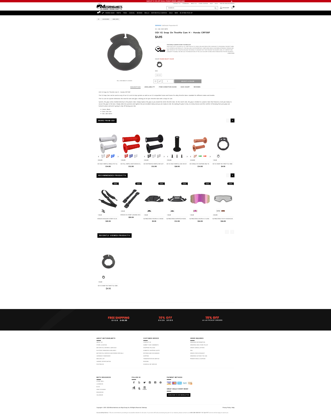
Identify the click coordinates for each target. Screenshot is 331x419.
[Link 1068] (139, 382)
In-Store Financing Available (106, 350)
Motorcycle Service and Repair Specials (110, 353)
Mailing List (101, 358)
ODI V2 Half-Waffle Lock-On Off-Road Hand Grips (177, 164)
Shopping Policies (149, 347)
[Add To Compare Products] (160, 81)
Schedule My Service (150, 364)
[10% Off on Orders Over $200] (165, 318)
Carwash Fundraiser (103, 356)
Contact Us (176, 3)
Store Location (203, 3)
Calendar (100, 395)
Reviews (146, 361)
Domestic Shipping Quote (151, 350)
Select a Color (187, 81)
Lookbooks (185, 3)
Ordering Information (197, 342)
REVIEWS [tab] (197, 87)
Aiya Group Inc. (125, 407)
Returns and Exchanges (151, 353)
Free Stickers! (101, 389)
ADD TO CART (228, 170)
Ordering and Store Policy (199, 345)
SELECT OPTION (113, 170)
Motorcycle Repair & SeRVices (106, 347)
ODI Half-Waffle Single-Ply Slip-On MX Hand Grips (108, 164)
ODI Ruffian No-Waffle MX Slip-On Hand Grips (154, 164)
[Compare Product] (102, 246)
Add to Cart (112, 292)
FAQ (191, 350)
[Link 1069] (144, 382)
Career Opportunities (104, 361)
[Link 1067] (134, 382)
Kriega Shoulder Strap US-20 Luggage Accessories (108, 219)
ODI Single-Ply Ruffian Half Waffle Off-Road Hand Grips (200, 164)
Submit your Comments (151, 345)
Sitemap (144, 407)
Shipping (146, 356)
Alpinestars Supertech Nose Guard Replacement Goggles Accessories (177, 219)
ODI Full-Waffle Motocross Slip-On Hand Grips (131, 164)
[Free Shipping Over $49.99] (119, 318)
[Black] (159, 64)
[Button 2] (215, 8)
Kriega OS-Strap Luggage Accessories (131, 215)
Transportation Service (151, 358)
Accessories (106, 19)
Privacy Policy (227, 407)
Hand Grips (116, 19)
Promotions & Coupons (197, 358)
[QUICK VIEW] (105, 246)
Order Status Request (197, 353)
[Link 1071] (155, 382)
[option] (108, 149)
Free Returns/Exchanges (227, 3)
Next (231, 64)
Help (211, 3)
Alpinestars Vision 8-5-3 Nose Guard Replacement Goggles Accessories (154, 219)
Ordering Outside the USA (198, 356)
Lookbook (100, 384)
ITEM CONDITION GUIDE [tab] (168, 87)
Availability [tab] (150, 87)
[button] (224, 8)
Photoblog (100, 364)
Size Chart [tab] (185, 87)
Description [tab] (135, 87)
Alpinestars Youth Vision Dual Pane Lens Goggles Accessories (223, 219)
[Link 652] (98, 19)
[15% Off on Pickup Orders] (212, 318)
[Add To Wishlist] (155, 81)
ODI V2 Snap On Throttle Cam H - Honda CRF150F (108, 285)
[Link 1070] (150, 382)
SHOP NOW (181, 1)
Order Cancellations (197, 347)
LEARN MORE (231, 53)
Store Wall (100, 381)
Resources (100, 392)
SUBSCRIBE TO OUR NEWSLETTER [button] (178, 395)
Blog (216, 3)
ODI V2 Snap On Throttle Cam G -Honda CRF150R (223, 164)
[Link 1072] (160, 382)
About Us (194, 3)
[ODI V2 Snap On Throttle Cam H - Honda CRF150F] (108, 261)
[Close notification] (231, 1)
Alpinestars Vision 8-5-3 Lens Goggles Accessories (200, 219)
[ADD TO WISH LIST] (99, 246)
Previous (154, 64)
